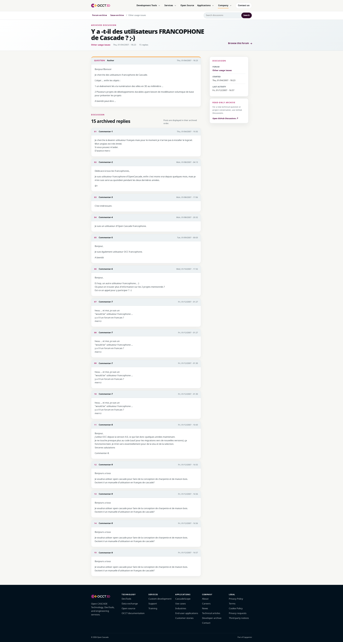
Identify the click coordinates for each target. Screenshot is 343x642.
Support (152, 603)
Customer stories (184, 618)
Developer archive (211, 618)
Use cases (180, 603)
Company (223, 5)
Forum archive (99, 15)
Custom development (160, 599)
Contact (206, 623)
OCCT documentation (133, 613)
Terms (232, 603)
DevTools (126, 599)
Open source (128, 608)
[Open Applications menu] (213, 6)
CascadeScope (183, 599)
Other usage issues (100, 44)
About (205, 599)
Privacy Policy (236, 599)
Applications (204, 5)
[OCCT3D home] (100, 5)
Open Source (187, 5)
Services (168, 5)
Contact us (243, 5)
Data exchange (130, 603)
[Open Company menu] (230, 6)
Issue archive (117, 15)
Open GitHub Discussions (224, 118)
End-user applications (186, 613)
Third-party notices (239, 618)
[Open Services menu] (175, 6)
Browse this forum (238, 43)
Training (152, 608)
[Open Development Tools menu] (159, 6)
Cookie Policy (236, 608)
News (205, 608)
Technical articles (211, 613)
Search (246, 15)
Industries (180, 608)
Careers (206, 603)
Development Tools (147, 5)
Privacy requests (237, 613)
